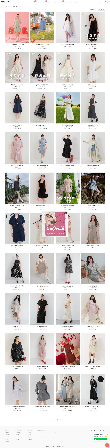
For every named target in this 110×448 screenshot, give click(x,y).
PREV (49, 420)
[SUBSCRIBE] (55, 433)
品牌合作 (7, 441)
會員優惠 (29, 438)
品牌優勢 (7, 432)
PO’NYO (10, 6)
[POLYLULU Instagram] (97, 430)
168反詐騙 (7, 439)
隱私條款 (7, 434)
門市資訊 (7, 438)
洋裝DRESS (15, 6)
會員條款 (29, 436)
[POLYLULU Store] (91, 430)
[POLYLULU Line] (100, 430)
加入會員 (29, 432)
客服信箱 (17, 434)
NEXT (61, 420)
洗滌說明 (17, 439)
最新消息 (7, 436)
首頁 (6, 6)
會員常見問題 (18, 432)
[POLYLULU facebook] (94, 430)
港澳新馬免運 (18, 438)
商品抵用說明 (30, 439)
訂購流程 (17, 436)
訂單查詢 (29, 434)
